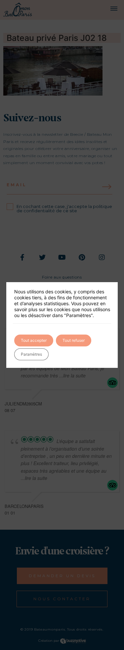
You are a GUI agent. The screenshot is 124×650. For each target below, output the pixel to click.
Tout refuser (73, 340)
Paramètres (31, 354)
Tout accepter (34, 340)
